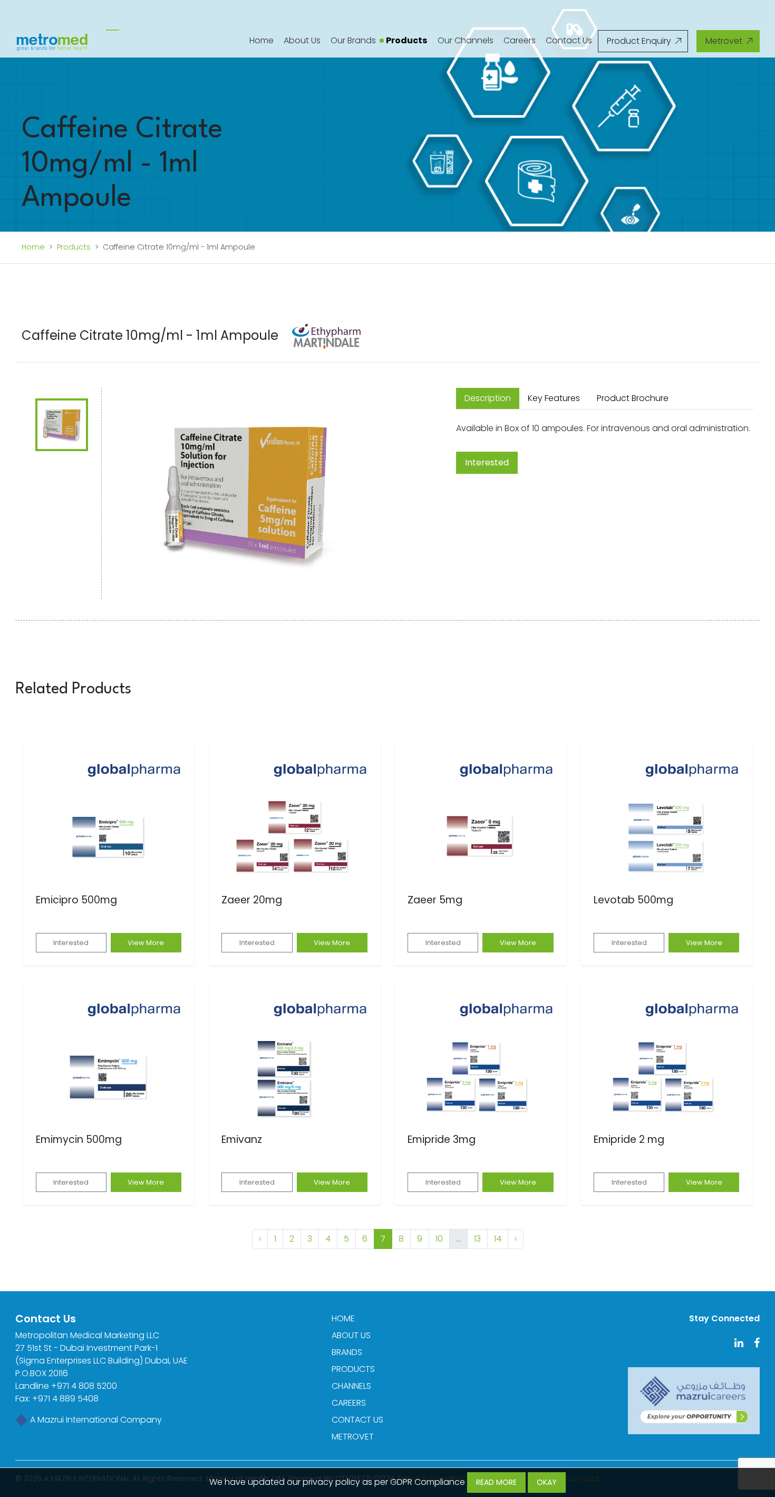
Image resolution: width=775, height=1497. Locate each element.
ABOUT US (351, 1335)
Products (406, 40)
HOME (343, 1318)
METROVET (353, 1437)
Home (261, 40)
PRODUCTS (353, 1369)
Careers (519, 40)
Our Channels (465, 40)
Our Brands (353, 40)
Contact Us (569, 40)
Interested (487, 462)
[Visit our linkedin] (734, 1344)
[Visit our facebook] (752, 1344)
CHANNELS (351, 1386)
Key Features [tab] (554, 398)
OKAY (547, 1482)
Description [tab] (487, 398)
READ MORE (496, 1482)
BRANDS (347, 1352)
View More (146, 942)
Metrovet (724, 41)
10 (439, 1239)
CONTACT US (357, 1420)
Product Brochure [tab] (633, 398)
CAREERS (349, 1403)
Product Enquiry (640, 41)
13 (477, 1239)
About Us (302, 40)
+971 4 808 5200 (84, 1386)
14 (497, 1239)
